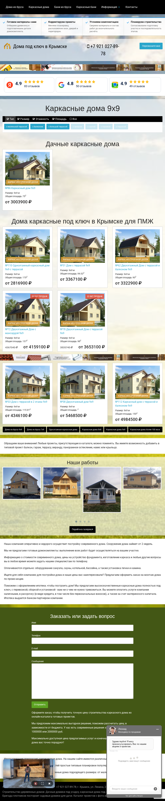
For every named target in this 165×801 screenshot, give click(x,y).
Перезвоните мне (151, 46)
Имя (34, 622)
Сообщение (38, 661)
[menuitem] (14, 7)
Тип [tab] (11, 119)
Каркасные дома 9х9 (115, 429)
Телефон (36, 635)
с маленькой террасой (16, 127)
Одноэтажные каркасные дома (63, 429)
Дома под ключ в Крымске (39, 46)
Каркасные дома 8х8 (91, 429)
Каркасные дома (39, 7)
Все (74, 119)
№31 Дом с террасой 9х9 (75, 265)
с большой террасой (58, 127)
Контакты (131, 7)
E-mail (35, 648)
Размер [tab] (24, 119)
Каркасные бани (86, 7)
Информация (109, 7)
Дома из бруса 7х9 (35, 429)
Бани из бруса (62, 7)
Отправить (40, 704)
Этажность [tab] (42, 119)
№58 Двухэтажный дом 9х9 (76, 401)
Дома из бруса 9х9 (13, 429)
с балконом (37, 127)
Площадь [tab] (61, 119)
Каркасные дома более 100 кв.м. (145, 429)
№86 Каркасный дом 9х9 (20, 188)
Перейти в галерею (82, 529)
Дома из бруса (15, 7)
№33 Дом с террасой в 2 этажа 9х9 (26, 401)
